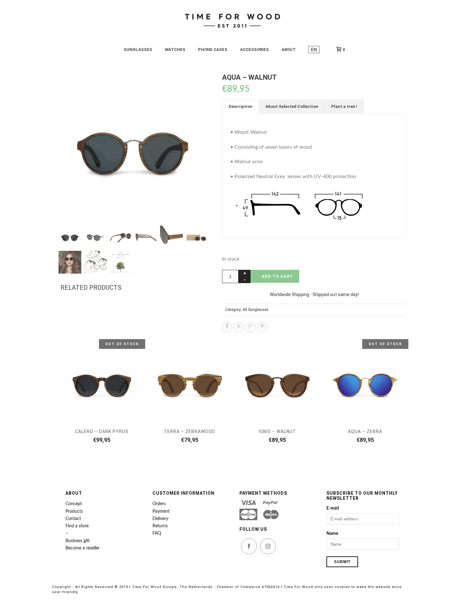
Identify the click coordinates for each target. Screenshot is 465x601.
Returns (160, 526)
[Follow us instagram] (268, 546)
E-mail (332, 508)
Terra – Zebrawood (189, 431)
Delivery (160, 519)
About (289, 49)
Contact (73, 519)
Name (332, 533)
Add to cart (277, 276)
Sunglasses (138, 49)
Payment (161, 511)
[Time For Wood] (232, 20)
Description (240, 106)
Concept (73, 504)
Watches (175, 49)
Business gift (77, 541)
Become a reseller (82, 548)
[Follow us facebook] (249, 546)
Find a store (77, 526)
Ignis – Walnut (277, 431)
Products (74, 511)
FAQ (156, 533)
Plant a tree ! (344, 106)
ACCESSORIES (254, 49)
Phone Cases (212, 49)
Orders (159, 504)
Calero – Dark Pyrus (101, 431)
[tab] (240, 106)
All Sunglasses (256, 309)
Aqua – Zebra (365, 431)
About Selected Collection (291, 106)
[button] (196, 86)
